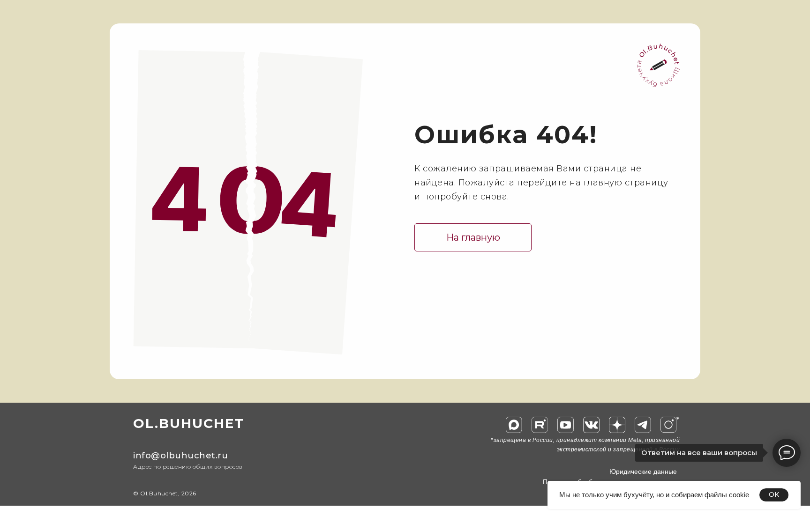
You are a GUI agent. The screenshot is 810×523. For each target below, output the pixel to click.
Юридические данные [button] (643, 471)
